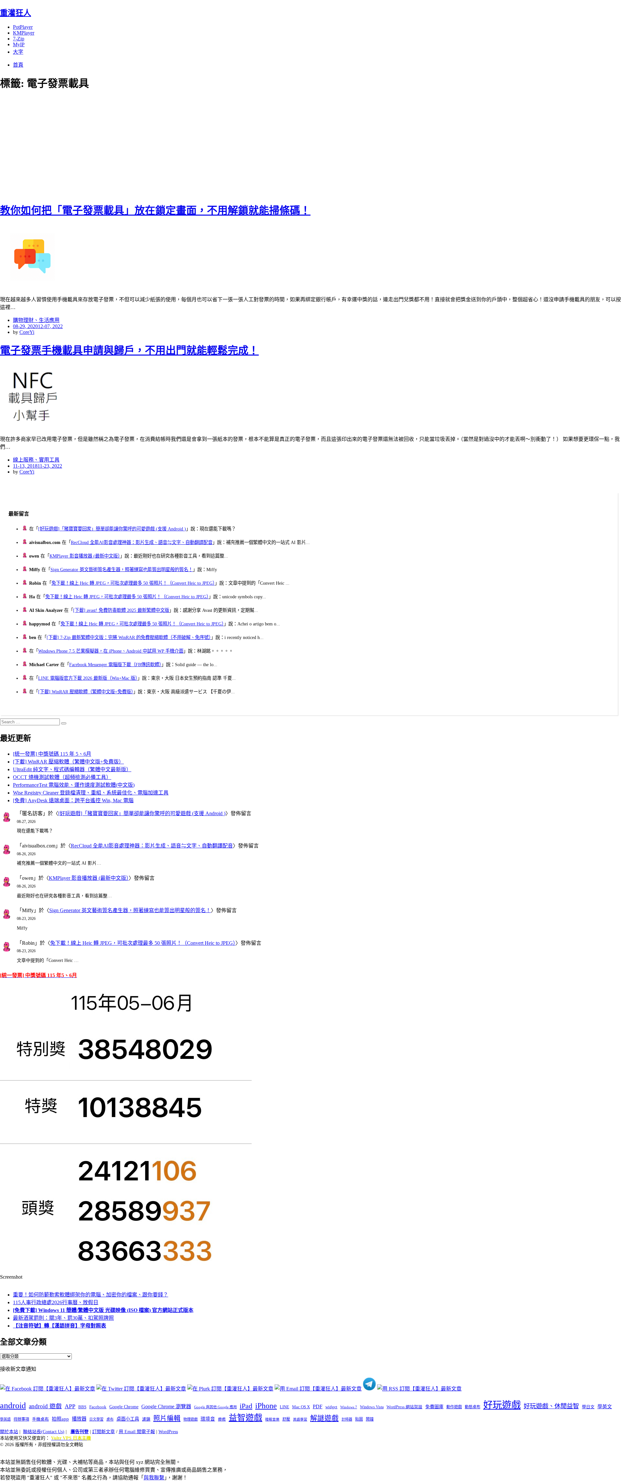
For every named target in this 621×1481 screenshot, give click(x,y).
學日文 (588, 1406)
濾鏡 (146, 1419)
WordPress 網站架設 (404, 1407)
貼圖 (359, 1419)
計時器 (347, 1419)
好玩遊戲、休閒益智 (551, 1406)
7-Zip (18, 38)
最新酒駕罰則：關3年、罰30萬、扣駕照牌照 (63, 1318)
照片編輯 (166, 1418)
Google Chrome (123, 1406)
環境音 (208, 1419)
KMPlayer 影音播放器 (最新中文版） (84, 556)
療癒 (222, 1419)
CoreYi (26, 332)
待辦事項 (21, 1419)
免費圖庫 (434, 1406)
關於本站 (9, 1431)
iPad (246, 1406)
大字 (18, 52)
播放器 (79, 1419)
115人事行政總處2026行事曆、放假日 (55, 1302)
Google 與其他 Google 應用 (215, 1407)
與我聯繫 (154, 1477)
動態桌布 (472, 1407)
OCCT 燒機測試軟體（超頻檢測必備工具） (62, 777)
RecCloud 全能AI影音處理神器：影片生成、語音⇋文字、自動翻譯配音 (141, 542)
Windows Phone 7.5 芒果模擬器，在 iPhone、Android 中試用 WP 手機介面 (110, 651)
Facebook (97, 1406)
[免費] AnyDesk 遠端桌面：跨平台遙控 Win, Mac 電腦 (73, 800)
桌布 (110, 1419)
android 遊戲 (45, 1406)
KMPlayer (23, 33)
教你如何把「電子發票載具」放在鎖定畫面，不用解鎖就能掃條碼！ (155, 210)
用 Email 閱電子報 (137, 1431)
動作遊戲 (454, 1407)
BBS (82, 1406)
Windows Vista (372, 1407)
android (13, 1405)
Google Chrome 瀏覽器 (166, 1406)
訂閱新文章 (103, 1431)
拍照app (60, 1419)
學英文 (604, 1406)
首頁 (18, 65)
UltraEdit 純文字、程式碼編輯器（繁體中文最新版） (72, 769)
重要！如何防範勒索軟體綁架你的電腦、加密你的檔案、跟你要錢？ (90, 1294)
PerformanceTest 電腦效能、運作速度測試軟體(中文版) (74, 785)
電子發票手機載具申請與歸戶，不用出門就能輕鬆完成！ (129, 350)
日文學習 (96, 1419)
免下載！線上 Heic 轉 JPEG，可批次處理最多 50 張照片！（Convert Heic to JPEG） (133, 583)
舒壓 (286, 1419)
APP (70, 1406)
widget (331, 1406)
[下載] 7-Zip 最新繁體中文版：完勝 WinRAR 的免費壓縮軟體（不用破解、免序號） (129, 637)
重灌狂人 (15, 13)
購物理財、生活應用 (36, 320)
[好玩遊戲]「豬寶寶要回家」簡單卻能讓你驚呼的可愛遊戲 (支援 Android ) (112, 528)
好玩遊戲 (502, 1405)
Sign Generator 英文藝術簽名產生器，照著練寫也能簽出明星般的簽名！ (121, 569)
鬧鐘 (370, 1419)
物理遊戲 (190, 1419)
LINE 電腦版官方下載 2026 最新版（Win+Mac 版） (87, 678)
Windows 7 (348, 1407)
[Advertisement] (116, 145)
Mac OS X (301, 1407)
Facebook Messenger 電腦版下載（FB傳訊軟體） (115, 664)
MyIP (19, 44)
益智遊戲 (245, 1417)
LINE (284, 1407)
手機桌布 (40, 1419)
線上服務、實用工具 (36, 460)
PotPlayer (23, 27)
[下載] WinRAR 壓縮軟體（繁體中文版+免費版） (85, 691)
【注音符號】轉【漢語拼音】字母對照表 (59, 1325)
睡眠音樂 (272, 1419)
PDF (317, 1406)
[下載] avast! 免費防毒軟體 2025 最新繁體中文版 (121, 610)
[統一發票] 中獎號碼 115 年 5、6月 (52, 754)
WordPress (168, 1431)
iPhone (266, 1405)
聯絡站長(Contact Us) (43, 1431)
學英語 (5, 1419)
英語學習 (300, 1419)
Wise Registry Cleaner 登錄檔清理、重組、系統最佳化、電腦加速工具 (91, 792)
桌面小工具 (127, 1419)
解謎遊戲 (324, 1418)
